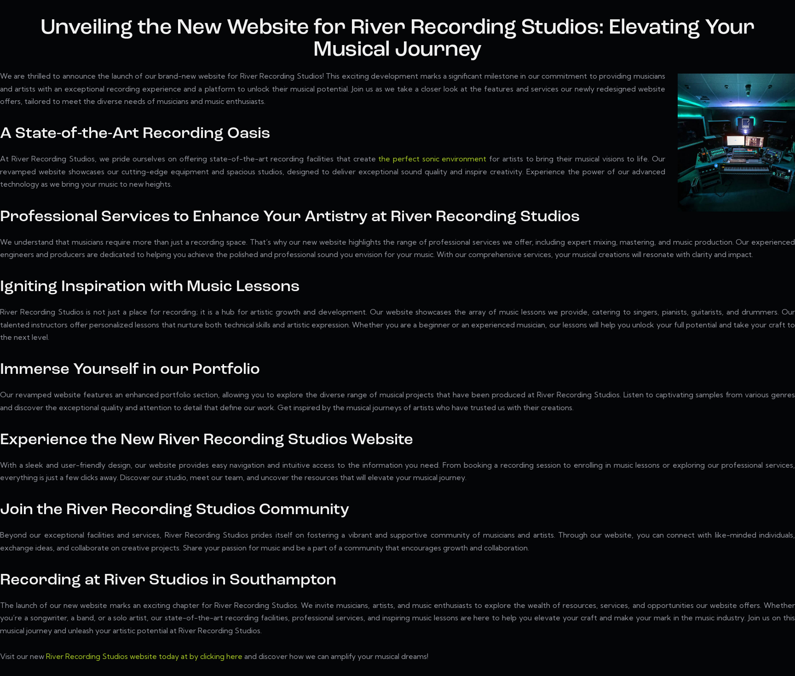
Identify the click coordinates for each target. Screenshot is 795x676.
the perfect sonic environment (432, 158)
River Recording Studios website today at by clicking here (144, 656)
